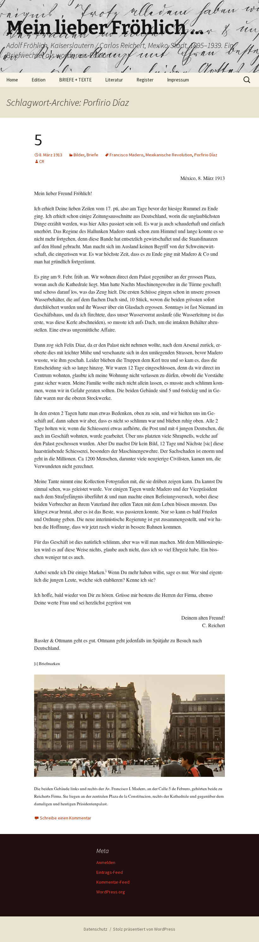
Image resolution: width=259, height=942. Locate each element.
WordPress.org (110, 892)
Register (145, 80)
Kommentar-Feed (113, 882)
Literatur (114, 80)
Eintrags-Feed (109, 872)
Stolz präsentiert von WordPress (144, 929)
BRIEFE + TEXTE (75, 80)
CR (41, 161)
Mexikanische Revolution (169, 155)
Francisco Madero (126, 155)
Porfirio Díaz (205, 155)
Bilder (79, 155)
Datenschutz (95, 929)
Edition (38, 80)
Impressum (178, 80)
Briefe (92, 155)
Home (12, 80)
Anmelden (105, 862)
